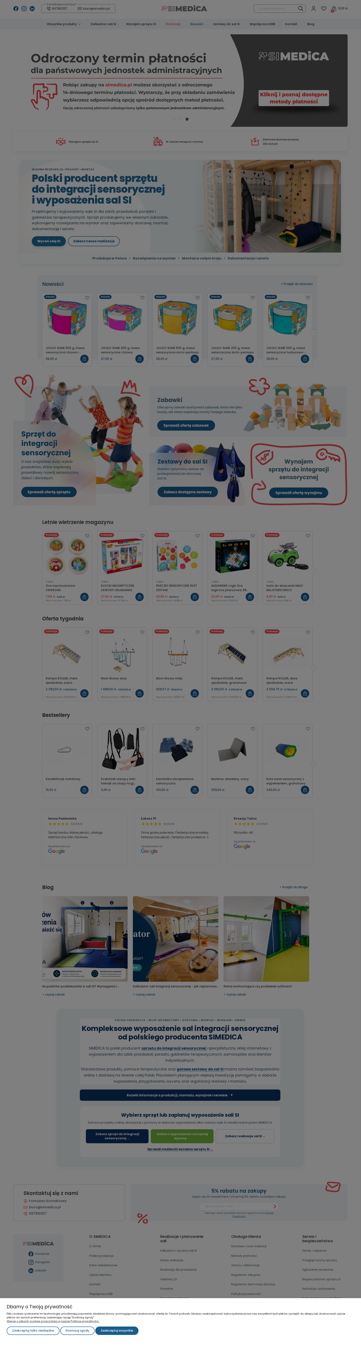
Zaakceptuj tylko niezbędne (33, 1330)
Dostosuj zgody (77, 1330)
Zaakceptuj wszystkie (117, 1330)
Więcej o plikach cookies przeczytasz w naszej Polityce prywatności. (53, 1321)
